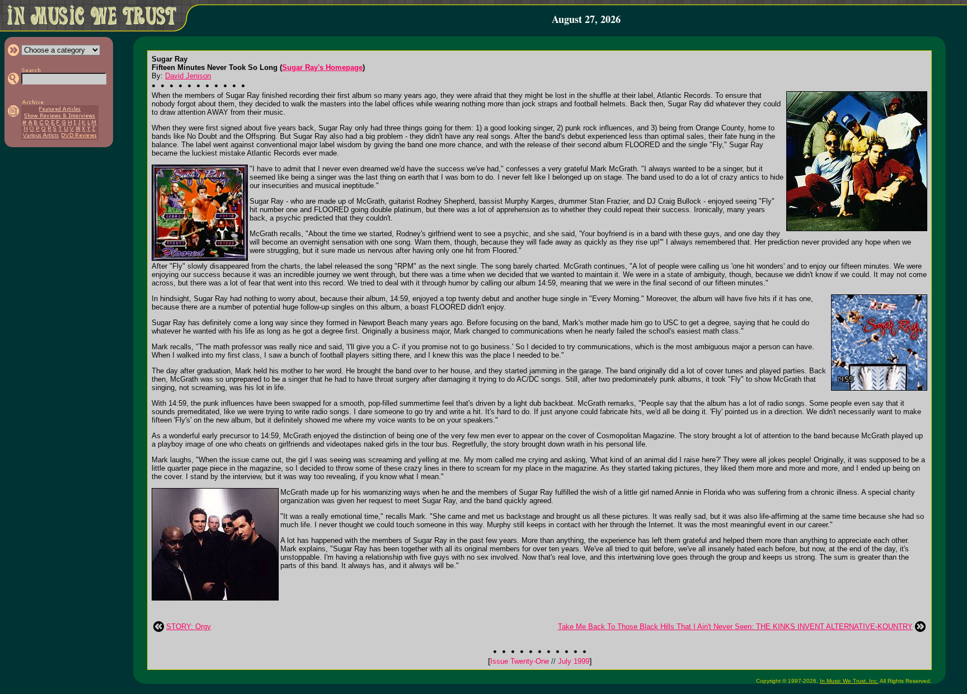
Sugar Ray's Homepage (322, 67)
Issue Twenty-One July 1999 (539, 661)
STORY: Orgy (188, 626)
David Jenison (188, 76)
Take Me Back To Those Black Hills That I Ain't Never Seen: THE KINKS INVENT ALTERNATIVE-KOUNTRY (735, 626)
